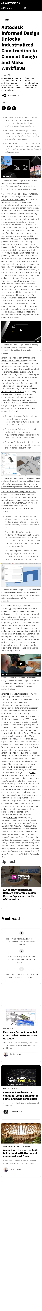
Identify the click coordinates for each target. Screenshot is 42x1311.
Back (7, 20)
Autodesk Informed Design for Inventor (18, 492)
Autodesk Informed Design (13, 200)
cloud (32, 78)
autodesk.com (23, 815)
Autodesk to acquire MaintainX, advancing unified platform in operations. (21, 959)
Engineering (11, 83)
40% (12, 267)
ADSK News (6, 8)
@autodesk (12, 818)
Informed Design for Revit (12, 753)
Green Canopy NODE (10, 606)
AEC (3, 81)
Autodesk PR (13, 95)
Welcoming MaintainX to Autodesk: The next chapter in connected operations (21, 942)
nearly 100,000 (33, 247)
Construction (7, 85)
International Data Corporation (14, 694)
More (26, 8)
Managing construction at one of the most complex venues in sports (22, 976)
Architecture (17, 78)
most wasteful (30, 261)
